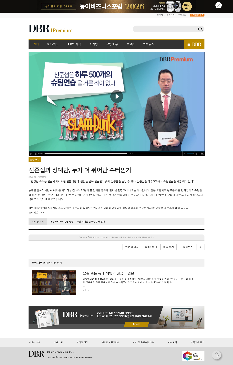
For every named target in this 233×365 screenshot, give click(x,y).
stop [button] (35, 153)
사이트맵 (172, 342)
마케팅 (94, 44)
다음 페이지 (186, 246)
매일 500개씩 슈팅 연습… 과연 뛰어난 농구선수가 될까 (77, 221)
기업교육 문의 (197, 15)
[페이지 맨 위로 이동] (217, 356)
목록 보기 (168, 246)
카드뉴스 (148, 44)
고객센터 (182, 15)
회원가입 (170, 15)
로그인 (160, 15)
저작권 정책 (82, 342)
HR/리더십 (74, 44)
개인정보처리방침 (111, 342)
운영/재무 (112, 44)
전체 (36, 44)
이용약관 (58, 342)
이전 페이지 (132, 246)
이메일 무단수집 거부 (143, 342)
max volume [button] (196, 153)
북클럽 (131, 44)
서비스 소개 (34, 342)
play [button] (117, 96)
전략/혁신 (52, 44)
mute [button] (184, 153)
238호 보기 (151, 246)
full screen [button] (202, 153)
